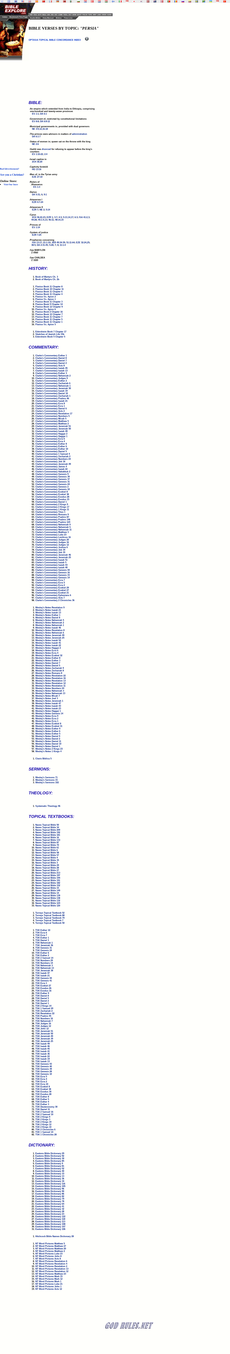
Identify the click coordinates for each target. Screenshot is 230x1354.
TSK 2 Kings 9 (42, 1117)
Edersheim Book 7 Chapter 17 (50, 331)
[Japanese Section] (134, 1)
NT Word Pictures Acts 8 (48, 1258)
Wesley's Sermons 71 (46, 777)
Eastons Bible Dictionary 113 (50, 1221)
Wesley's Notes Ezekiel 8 (48, 723)
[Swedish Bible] (196, 1)
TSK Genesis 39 (43, 1069)
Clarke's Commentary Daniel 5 (51, 451)
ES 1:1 (35, 114)
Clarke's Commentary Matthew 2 (52, 423)
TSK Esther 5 (42, 1099)
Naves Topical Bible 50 (47, 825)
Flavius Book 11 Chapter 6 (48, 291)
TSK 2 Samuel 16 (44, 1112)
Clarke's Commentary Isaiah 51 (51, 560)
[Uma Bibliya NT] (217, 1)
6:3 (76, 217)
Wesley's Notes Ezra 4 (46, 653)
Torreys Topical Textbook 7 (49, 920)
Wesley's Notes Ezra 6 (46, 650)
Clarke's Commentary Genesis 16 (52, 572)
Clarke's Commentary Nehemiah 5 (53, 527)
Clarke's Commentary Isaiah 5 (50, 562)
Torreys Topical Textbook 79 (49, 918)
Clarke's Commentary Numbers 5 (52, 416)
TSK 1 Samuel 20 (44, 1008)
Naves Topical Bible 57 (47, 855)
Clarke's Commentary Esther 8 (51, 444)
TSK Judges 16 (43, 1023)
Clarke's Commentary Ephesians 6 (53, 595)
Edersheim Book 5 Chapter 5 (50, 336)
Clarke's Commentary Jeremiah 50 (53, 428)
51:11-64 (70, 242)
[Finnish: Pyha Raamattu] (113, 1)
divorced (46, 149)
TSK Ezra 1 (41, 983)
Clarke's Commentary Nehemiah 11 (53, 529)
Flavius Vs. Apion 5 (45, 324)
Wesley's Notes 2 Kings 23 (49, 749)
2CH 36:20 (37, 161)
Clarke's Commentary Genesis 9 (52, 474)
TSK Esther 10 (42, 930)
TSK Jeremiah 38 (44, 970)
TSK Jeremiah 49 (44, 1036)
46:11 (51, 220)
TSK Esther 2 (42, 955)
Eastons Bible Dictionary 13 (49, 1176)
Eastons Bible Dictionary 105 (50, 1186)
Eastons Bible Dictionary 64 (49, 1204)
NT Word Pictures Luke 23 (48, 1253)
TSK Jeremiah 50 (44, 1033)
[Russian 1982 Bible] (183, 1)
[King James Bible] (29, 1)
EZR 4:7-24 (37, 202)
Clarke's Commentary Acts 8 (50, 365)
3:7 (55, 217)
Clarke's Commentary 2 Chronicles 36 (54, 600)
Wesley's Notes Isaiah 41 (48, 643)
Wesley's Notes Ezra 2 (46, 718)
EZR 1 (50, 217)
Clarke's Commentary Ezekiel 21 (52, 592)
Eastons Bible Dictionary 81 (49, 1166)
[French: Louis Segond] (50, 1)
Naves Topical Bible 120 (47, 905)
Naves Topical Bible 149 (47, 890)
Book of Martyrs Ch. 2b (47, 279)
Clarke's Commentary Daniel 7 (51, 360)
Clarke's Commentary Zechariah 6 (52, 383)
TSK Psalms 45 (43, 1016)
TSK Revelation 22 (44, 1013)
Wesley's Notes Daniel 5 (47, 665)
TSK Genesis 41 (43, 980)
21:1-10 (46, 242)
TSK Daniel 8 (42, 996)
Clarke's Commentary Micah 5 (50, 418)
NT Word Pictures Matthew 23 (50, 1274)
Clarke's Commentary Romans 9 (52, 514)
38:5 (33, 245)
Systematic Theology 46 (47, 806)
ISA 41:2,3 (84, 217)
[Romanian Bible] (175, 1)
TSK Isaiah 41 (42, 1051)
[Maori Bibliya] (155, 1)
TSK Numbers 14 (44, 963)
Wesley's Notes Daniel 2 (47, 738)
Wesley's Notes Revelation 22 (50, 675)
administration (79, 134)
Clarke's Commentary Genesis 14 (52, 577)
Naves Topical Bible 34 (47, 827)
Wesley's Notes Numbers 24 (49, 688)
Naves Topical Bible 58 (47, 852)
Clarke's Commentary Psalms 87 (52, 517)
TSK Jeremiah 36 (44, 945)
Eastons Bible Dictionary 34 (49, 1181)
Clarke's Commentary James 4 (51, 466)
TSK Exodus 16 (43, 990)
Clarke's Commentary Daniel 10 (51, 393)
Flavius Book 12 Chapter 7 (49, 314)
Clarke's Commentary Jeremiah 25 (53, 557)
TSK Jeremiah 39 (44, 1038)
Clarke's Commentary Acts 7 (50, 598)
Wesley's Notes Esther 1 (47, 615)
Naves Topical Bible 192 (47, 832)
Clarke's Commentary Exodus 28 (52, 497)
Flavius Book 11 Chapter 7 (48, 317)
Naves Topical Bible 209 (47, 830)
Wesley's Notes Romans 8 (48, 673)
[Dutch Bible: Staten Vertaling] (99, 1)
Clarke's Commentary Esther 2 (51, 381)
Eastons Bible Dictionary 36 (49, 1178)
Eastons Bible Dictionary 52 (49, 1168)
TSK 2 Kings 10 (43, 1127)
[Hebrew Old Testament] (2, 1)
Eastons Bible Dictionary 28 (49, 1211)
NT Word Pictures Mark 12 (48, 1279)
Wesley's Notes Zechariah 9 (49, 668)
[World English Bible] (22, 1)
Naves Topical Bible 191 (47, 880)
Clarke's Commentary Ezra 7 (50, 580)
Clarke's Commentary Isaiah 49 (51, 431)
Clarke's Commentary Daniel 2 (51, 363)
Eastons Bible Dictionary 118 (50, 1219)
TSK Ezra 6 (41, 932)
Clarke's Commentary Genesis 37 (52, 479)
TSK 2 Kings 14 (43, 1006)
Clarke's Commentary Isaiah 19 (51, 391)
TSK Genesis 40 (43, 1066)
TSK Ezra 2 (41, 1081)
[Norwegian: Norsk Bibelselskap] (162, 1)
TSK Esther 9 (42, 993)
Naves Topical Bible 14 (47, 893)
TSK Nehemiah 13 (44, 968)
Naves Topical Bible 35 (47, 860)
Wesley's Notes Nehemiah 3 (49, 691)
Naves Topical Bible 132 (47, 900)
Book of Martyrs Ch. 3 (46, 277)
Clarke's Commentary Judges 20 (52, 539)
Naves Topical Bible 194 (47, 878)
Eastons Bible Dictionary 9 (49, 1163)
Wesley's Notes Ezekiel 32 (48, 655)
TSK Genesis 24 (43, 950)
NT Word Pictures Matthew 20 (50, 1248)
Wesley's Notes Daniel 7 (47, 663)
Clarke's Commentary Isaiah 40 (51, 567)
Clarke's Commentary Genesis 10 (52, 489)
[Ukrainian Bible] (210, 1)
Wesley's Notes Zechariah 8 (49, 670)
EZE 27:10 (37, 177)
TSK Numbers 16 (44, 1018)
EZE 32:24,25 (82, 242)
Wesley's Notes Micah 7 (47, 696)
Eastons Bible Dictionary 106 (50, 1229)
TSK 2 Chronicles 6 (45, 1129)
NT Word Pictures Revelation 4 (51, 1263)
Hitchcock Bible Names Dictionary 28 (54, 1236)
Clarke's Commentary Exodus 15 (52, 499)
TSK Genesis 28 (43, 1071)
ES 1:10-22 (37, 154)
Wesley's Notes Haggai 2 (48, 648)
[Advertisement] (13, 111)
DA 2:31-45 (42, 245)
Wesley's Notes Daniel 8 (47, 617)
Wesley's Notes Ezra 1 (46, 721)
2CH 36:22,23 (38, 217)
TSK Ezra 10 (41, 1084)
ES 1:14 (36, 227)
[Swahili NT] (203, 1)
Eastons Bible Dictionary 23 (49, 1214)
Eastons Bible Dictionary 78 (49, 1201)
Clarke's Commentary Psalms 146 (52, 519)
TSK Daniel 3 (42, 940)
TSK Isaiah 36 (42, 1054)
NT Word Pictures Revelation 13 (51, 1269)
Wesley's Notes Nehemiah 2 (49, 622)
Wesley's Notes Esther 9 (47, 728)
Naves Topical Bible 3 (46, 862)
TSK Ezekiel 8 (42, 1086)
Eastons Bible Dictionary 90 (49, 1191)
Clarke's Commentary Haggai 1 (51, 436)
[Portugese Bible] (169, 1)
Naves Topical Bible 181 (47, 835)
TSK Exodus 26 (43, 988)
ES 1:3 (36, 187)
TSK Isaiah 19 (42, 1059)
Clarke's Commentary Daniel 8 (51, 358)
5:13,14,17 (68, 217)
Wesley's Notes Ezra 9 (46, 716)
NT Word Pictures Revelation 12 (51, 1271)
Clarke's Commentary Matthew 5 (52, 421)
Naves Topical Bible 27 (47, 870)
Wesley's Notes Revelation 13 (50, 680)
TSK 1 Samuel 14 (44, 1132)
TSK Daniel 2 (42, 1001)
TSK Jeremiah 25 (44, 1041)
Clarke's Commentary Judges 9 (51, 378)
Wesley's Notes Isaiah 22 (48, 645)
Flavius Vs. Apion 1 (45, 299)
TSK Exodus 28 (43, 1094)
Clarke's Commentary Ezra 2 (50, 585)
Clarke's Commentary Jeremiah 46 (53, 555)
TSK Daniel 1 (42, 1003)
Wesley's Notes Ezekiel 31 (48, 726)
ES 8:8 (35, 121)
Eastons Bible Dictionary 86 (49, 1194)
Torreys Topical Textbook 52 (49, 913)
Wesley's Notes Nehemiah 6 (49, 632)
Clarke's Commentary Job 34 (50, 550)
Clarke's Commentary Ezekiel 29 (52, 587)
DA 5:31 (36, 194)
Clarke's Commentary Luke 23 (50, 534)
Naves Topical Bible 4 (46, 857)
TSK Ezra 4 (41, 1079)
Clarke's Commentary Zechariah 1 (52, 396)
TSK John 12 (42, 1028)
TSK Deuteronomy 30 (46, 1107)
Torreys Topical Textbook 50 (49, 923)
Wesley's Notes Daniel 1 (47, 746)
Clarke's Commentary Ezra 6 (50, 439)
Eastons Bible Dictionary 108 (50, 1224)
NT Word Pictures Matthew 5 (50, 1243)
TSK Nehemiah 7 (44, 1021)
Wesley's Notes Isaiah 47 (48, 703)
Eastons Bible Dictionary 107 (50, 1226)
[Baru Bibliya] (127, 1)
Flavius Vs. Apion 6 (45, 309)
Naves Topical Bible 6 (46, 850)
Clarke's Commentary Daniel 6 (51, 408)
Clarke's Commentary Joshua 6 (51, 547)
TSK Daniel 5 (42, 998)
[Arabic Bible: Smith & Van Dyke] (71, 1)
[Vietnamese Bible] (224, 1)
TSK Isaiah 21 (42, 975)
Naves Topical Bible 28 (47, 867)
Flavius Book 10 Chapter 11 (49, 289)
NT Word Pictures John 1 (48, 1286)
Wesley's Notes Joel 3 (46, 698)
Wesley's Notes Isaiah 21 (48, 610)
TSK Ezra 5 (41, 1076)
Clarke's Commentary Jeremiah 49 (53, 464)
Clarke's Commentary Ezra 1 (50, 406)
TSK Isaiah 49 (42, 1043)
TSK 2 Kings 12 (43, 1124)
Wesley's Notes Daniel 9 (47, 736)
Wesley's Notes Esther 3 (47, 660)
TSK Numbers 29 (44, 960)
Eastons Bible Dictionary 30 (49, 1158)
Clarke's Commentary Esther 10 (51, 449)
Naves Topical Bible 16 (47, 837)
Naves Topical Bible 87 (47, 842)
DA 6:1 (43, 114)
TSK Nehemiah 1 (44, 943)
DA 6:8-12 (45, 121)
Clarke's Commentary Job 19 (50, 552)
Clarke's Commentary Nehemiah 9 (53, 524)
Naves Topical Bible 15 (47, 888)
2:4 (45, 154)
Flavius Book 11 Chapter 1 (48, 322)
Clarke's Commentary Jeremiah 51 (53, 426)
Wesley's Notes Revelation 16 (50, 678)
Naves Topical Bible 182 (47, 883)
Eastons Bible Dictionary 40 (49, 1171)
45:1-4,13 (42, 220)
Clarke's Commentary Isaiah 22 (51, 469)
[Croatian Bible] (85, 1)
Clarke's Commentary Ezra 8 (50, 403)
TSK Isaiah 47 (42, 973)
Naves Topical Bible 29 (47, 865)
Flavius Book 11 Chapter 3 (48, 301)
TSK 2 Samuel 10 (44, 1114)
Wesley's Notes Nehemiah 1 (49, 625)
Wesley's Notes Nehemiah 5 (49, 620)
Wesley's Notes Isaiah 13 (48, 612)
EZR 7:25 (36, 235)
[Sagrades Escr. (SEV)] (36, 1)
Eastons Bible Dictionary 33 (49, 1173)
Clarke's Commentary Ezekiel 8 (51, 492)
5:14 (48, 209)
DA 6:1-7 (36, 136)
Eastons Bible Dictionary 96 (49, 1188)
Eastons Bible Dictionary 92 (49, 1156)
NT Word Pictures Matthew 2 (50, 1251)
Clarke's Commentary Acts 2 (50, 411)
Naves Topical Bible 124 (47, 903)
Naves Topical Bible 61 (47, 847)
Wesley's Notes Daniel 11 (48, 741)
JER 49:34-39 (58, 242)
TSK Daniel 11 (42, 1109)
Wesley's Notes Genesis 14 (49, 713)
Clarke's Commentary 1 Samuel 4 (52, 454)
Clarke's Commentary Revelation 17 (53, 413)
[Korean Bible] (141, 1)
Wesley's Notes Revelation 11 (50, 685)
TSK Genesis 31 (43, 948)
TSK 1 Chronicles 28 (46, 1134)
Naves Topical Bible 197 (47, 875)
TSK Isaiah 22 (42, 1056)
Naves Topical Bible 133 (47, 840)
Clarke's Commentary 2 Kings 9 (51, 504)
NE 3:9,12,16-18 (40, 129)
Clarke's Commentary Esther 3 (51, 373)
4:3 (60, 217)
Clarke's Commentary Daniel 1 (51, 502)
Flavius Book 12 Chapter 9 (49, 306)
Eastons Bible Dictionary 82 (49, 1196)
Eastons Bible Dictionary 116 (50, 1183)
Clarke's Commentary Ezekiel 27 (52, 590)
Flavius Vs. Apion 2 (45, 296)
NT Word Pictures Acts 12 (48, 1289)
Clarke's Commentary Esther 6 (51, 446)
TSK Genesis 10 (43, 1074)
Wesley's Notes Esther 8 (47, 658)
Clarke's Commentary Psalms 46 (52, 398)
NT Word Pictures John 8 (48, 1256)
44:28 (34, 220)
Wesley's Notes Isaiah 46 (48, 627)
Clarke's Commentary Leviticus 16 (53, 537)
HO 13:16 (36, 169)
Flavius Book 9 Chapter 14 (49, 304)
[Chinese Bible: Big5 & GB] (43, 1)
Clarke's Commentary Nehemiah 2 (53, 375)
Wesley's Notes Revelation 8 (49, 630)
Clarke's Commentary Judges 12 (52, 545)
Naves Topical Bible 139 (47, 895)
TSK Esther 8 (42, 1096)
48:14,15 (59, 220)
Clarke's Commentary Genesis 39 (52, 476)
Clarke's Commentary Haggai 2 (51, 433)
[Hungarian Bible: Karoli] (106, 1)
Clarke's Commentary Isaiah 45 (51, 368)
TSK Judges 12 (43, 1026)
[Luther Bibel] (57, 1)
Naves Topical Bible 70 (47, 845)
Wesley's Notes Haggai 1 (48, 711)
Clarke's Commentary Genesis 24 (52, 484)
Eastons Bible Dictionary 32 (49, 1209)
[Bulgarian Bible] (78, 1)
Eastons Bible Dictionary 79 (49, 1199)
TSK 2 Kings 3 (42, 1119)
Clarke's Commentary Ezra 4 (50, 441)
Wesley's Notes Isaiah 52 (48, 640)
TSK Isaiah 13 (42, 1061)
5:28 (51, 245)
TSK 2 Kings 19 (43, 1122)
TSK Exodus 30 (43, 1091)
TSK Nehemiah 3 (44, 965)
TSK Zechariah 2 (44, 1011)
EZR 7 (35, 209)
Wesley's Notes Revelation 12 (50, 683)
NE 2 (42, 209)
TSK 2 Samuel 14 (44, 958)
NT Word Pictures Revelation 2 (51, 1266)
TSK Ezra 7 (41, 935)
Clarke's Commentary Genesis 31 (52, 481)
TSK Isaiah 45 (42, 1049)
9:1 (45, 194)
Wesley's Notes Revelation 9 (49, 607)
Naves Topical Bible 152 (47, 885)
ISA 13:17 (37, 242)
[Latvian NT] (148, 1)
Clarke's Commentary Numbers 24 (53, 459)
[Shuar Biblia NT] (189, 1)
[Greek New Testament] (8, 1)
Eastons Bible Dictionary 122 (50, 1216)
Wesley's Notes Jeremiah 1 (49, 701)
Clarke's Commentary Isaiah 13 (51, 370)
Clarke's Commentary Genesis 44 (52, 570)
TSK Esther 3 (42, 1104)
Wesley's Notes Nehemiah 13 (50, 693)
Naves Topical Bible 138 (47, 898)
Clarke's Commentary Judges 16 (52, 542)
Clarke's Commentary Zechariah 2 (52, 456)
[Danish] (92, 1)
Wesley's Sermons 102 (47, 782)
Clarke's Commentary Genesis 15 (52, 575)
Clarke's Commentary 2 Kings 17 (52, 507)
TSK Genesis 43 (43, 1064)
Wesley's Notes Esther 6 (47, 731)
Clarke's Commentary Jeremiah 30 (53, 388)
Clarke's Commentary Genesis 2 (52, 486)
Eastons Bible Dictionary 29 (49, 1153)
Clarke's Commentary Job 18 (50, 461)
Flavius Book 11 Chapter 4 (48, 294)
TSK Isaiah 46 (42, 1046)
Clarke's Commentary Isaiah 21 (51, 401)
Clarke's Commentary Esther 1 (51, 355)
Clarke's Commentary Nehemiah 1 (53, 386)
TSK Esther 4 (42, 1101)
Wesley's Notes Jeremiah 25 (49, 638)
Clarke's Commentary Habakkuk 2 (52, 471)
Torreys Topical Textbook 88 (49, 915)
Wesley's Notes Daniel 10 (48, 744)
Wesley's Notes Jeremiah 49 (49, 635)
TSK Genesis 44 (43, 978)
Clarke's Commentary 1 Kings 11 (52, 509)
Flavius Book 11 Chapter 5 (48, 319)
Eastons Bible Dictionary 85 (49, 1161)
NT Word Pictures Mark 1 (48, 1281)
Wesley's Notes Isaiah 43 (48, 706)
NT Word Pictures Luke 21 (48, 1284)
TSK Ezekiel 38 (43, 1089)
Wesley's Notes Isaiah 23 (48, 708)
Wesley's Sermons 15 (46, 780)
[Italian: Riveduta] (120, 1)
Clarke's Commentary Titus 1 (50, 512)
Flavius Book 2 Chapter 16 (49, 312)
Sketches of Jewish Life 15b (49, 334)
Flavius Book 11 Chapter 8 (48, 286)
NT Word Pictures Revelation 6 (51, 1261)
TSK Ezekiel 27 (43, 985)
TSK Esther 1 (42, 937)
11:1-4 (63, 245)
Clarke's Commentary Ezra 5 (50, 582)
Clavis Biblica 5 (43, 758)
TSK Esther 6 (42, 953)
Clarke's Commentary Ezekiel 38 (52, 494)
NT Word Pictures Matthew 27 (50, 1246)
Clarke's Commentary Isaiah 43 (51, 565)
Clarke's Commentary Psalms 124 (52, 522)
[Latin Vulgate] (15, 1)
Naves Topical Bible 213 (47, 873)
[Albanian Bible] (64, 1)
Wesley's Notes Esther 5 (47, 733)
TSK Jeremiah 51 (44, 1031)
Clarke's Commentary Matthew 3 (52, 532)
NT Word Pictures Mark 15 (48, 1276)
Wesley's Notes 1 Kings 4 (48, 751)
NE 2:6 (35, 144)
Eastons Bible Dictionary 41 (49, 1206)
